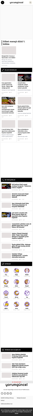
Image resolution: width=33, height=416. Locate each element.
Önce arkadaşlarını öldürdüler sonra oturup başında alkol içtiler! (24, 132)
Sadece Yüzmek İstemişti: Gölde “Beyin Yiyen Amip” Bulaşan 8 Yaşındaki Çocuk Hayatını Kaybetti (20, 236)
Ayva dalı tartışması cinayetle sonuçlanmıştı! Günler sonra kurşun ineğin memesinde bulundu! (8, 109)
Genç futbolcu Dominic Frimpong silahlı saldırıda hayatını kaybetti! (20, 356)
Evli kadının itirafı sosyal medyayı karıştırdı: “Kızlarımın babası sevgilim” (21, 186)
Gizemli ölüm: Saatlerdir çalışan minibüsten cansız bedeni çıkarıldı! (23, 85)
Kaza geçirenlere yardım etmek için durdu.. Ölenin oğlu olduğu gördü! (7, 85)
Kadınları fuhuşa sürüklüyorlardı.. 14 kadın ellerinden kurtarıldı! (20, 255)
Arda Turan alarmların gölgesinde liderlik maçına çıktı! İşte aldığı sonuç (20, 365)
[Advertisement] (16, 22)
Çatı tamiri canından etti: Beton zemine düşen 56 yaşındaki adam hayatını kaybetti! (19, 215)
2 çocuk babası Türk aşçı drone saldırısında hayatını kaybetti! (8, 131)
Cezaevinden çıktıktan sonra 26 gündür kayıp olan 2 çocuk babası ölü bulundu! (21, 225)
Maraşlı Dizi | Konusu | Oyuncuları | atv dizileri (8, 56)
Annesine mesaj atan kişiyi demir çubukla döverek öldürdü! (20, 195)
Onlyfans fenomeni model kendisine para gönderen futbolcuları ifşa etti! (20, 375)
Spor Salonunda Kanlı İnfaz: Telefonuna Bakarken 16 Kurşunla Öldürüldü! (20, 205)
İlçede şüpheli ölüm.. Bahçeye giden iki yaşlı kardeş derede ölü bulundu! (24, 108)
